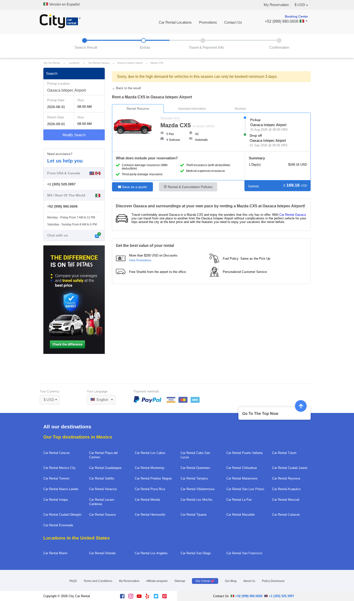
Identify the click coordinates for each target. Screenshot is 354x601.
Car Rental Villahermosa (197, 489)
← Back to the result (126, 88)
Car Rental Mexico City (59, 468)
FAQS (73, 581)
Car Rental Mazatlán (240, 514)
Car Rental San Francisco (244, 553)
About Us (249, 581)
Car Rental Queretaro (195, 468)
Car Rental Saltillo (101, 478)
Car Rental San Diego (196, 553)
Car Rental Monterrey (149, 468)
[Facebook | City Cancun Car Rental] (124, 597)
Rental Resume (138, 108)
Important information (192, 108)
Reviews (240, 108)
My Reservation (276, 5)
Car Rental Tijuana (193, 514)
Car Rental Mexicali (285, 499)
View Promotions (140, 260)
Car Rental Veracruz (103, 489)
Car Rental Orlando (102, 553)
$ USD (300, 5)
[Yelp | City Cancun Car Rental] (149, 597)
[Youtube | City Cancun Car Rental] (141, 597)
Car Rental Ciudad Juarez (290, 468)
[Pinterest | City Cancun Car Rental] (166, 597)
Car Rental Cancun (56, 453)
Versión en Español (63, 4)
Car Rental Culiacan (286, 514)
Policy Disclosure (273, 581)
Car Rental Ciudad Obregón (62, 514)
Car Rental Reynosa (286, 478)
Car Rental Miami (55, 553)
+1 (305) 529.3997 (61, 184)
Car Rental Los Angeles (151, 553)
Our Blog (230, 581)
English (102, 400)
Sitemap (179, 581)
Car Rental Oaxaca (292, 214)
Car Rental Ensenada (58, 525)
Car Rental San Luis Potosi (245, 489)
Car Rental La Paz (239, 499)
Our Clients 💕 (205, 581)
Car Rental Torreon (56, 478)
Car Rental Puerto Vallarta (244, 453)
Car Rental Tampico (194, 478)
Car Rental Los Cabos (150, 453)
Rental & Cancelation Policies (189, 187)
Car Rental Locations (175, 22)
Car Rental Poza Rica (150, 489)
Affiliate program (157, 581)
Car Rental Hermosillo (150, 514)
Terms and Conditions (98, 581)
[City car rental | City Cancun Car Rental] (60, 21)
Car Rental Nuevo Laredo (60, 489)
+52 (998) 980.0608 (62, 206)
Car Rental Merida (147, 499)
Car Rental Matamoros (242, 478)
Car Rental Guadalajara (105, 468)
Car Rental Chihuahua (241, 468)
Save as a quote (134, 187)
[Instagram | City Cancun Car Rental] (132, 597)
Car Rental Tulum (284, 453)
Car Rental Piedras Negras (153, 478)
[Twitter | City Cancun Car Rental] (158, 597)
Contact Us (233, 22)
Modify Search (74, 135)
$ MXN (51, 393)
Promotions (208, 22)
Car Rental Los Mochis (196, 499)
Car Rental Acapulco (286, 489)
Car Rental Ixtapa (55, 499)
